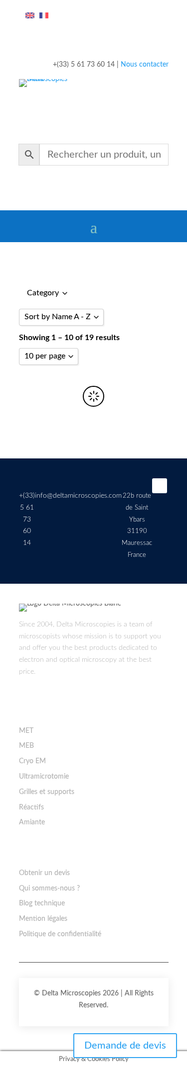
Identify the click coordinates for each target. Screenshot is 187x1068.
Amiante (32, 822)
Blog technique (42, 903)
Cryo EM (32, 761)
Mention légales (43, 918)
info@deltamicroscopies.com (78, 495)
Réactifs (31, 807)
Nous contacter (145, 64)
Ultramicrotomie (44, 776)
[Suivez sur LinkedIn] (159, 485)
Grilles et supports (46, 792)
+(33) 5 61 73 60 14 (27, 519)
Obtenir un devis (44, 873)
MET (26, 730)
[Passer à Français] (44, 15)
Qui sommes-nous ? (49, 888)
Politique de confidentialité (60, 934)
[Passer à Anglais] (30, 15)
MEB (26, 745)
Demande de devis (125, 1046)
